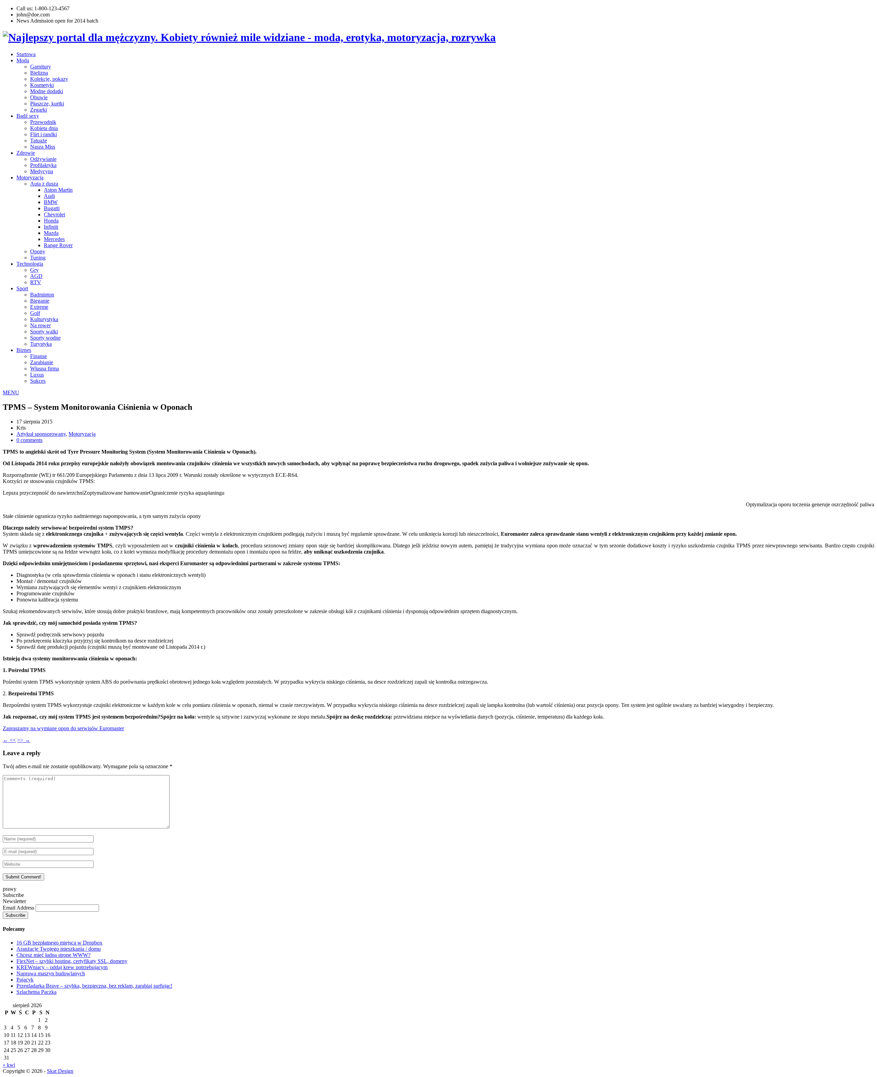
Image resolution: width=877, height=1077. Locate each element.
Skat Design (60, 1071)
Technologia (29, 264)
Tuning (38, 258)
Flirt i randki (43, 134)
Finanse (38, 356)
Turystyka (41, 344)
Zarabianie (41, 362)
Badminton (42, 294)
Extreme (39, 307)
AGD (36, 276)
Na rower (40, 325)
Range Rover (58, 245)
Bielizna (39, 73)
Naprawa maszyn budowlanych (50, 973)
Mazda (51, 233)
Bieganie (39, 301)
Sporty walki (44, 331)
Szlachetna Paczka (36, 992)
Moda (22, 60)
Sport (22, 288)
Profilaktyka (43, 165)
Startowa (26, 54)
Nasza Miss (42, 147)
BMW (51, 202)
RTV (35, 282)
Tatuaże (38, 140)
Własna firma (44, 368)
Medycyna (41, 171)
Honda (51, 221)
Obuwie (39, 97)
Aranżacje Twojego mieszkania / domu (58, 949)
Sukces (38, 381)
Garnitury (40, 66)
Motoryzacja (30, 177)
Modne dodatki (46, 91)
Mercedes (54, 239)
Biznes (23, 350)
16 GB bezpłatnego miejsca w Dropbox (59, 943)
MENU (11, 392)
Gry (34, 270)
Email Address (19, 908)
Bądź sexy (27, 116)
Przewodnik (43, 122)
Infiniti (51, 227)
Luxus (37, 375)
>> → (23, 740)
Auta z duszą (44, 184)
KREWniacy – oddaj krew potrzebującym (62, 967)
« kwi (9, 1065)
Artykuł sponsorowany (41, 434)
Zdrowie (25, 153)
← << (9, 740)
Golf (35, 313)
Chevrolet (54, 214)
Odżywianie (43, 159)
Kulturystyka (44, 319)
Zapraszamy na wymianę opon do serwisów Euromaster (63, 728)
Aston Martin (58, 190)
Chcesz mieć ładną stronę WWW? (53, 955)
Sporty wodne (45, 338)
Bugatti (52, 208)
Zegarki (38, 110)
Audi (49, 196)
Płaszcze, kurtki (47, 103)
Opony (37, 251)
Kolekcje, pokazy (49, 79)
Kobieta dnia (44, 128)
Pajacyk (25, 980)
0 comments (29, 440)
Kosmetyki (42, 85)
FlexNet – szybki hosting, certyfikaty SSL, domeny (71, 961)
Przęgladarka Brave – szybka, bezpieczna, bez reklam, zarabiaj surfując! (94, 986)
